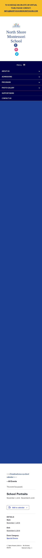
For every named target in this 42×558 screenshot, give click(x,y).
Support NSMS (8, 93)
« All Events (12, 481)
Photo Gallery (8, 88)
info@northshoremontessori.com (21, 11)
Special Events (12, 538)
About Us (6, 71)
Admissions (7, 77)
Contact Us (6, 98)
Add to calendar (18, 507)
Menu (19, 65)
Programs (6, 82)
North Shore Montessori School (16, 36)
